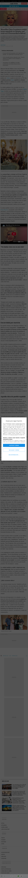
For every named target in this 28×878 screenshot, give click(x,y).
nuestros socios (19, 423)
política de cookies (13, 434)
